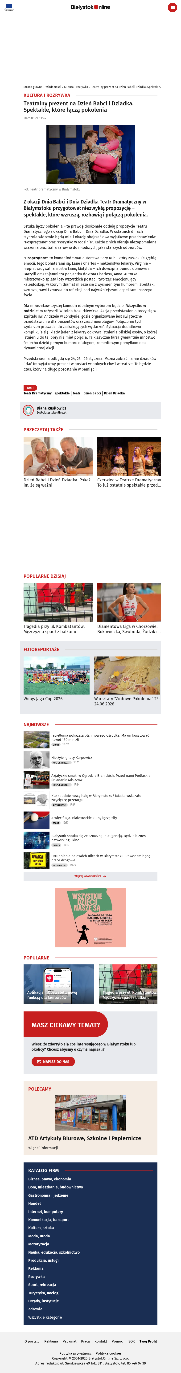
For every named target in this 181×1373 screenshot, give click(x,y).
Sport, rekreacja (42, 1284)
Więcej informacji (43, 1148)
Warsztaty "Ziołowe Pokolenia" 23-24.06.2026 (127, 701)
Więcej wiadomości (87, 876)
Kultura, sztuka (41, 1228)
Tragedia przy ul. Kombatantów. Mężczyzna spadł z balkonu (54, 629)
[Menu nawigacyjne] (172, 7)
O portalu (32, 1341)
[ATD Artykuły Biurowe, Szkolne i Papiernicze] (90, 1113)
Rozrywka (36, 1276)
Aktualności (59, 805)
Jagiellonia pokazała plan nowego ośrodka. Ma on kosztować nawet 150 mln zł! (100, 737)
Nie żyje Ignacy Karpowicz (71, 758)
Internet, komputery (45, 1211)
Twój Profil (148, 1341)
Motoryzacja (38, 1244)
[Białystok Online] (90, 7)
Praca (85, 1341)
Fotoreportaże (41, 649)
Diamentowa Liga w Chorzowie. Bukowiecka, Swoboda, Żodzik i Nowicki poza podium (127, 629)
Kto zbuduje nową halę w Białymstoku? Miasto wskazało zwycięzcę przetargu (96, 798)
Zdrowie (35, 1309)
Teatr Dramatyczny (38, 393)
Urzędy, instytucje (43, 1301)
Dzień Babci (92, 393)
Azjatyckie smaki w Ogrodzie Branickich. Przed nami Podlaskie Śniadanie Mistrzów (100, 777)
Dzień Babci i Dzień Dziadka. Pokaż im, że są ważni (57, 483)
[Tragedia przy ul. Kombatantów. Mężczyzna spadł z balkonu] (58, 602)
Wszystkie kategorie (45, 1317)
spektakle (62, 393)
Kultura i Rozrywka (76, 87)
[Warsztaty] (127, 675)
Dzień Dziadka (114, 393)
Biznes (56, 845)
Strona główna (33, 87)
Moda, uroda (39, 1236)
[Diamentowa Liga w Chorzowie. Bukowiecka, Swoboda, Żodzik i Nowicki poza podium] (131, 602)
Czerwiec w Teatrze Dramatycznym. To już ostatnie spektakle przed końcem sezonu (131, 483)
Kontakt (101, 1341)
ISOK (131, 1341)
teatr (76, 393)
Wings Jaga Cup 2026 (43, 698)
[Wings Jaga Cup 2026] (57, 675)
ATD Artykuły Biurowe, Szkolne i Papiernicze (84, 1138)
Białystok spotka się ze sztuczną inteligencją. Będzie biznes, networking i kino (99, 838)
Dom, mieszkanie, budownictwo (55, 1187)
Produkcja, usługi (43, 1260)
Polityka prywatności (75, 1353)
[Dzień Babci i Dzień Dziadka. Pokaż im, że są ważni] (58, 456)
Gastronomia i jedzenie (48, 1195)
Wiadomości (53, 87)
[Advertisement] (90, 530)
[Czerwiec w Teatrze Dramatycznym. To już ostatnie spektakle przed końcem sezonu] (131, 456)
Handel (34, 1203)
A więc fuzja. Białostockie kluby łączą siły (84, 818)
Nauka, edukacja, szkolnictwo (54, 1252)
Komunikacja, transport (48, 1220)
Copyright (59, 1358)
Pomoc (117, 1341)
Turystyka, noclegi (44, 1293)
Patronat (69, 1341)
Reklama (36, 1268)
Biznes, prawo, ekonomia (49, 1179)
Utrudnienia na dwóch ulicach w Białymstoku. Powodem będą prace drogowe (100, 858)
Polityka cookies (109, 1353)
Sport (56, 745)
